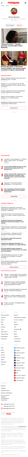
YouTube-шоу (17, 338)
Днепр (2, 359)
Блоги (15, 322)
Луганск (3, 364)
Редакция (3, 388)
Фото (15, 331)
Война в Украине (5, 315)
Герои (7, 5)
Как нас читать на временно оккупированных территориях (5, 398)
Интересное (4, 338)
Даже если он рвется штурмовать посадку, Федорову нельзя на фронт (13, 91)
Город (2, 344)
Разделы (16, 312)
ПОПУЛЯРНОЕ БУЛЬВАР (8, 270)
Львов (2, 350)
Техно (2, 329)
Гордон (2, 5)
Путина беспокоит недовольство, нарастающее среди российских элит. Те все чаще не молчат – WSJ (13, 228)
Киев (2, 347)
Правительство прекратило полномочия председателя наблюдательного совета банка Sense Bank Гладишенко (13, 209)
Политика (3, 317)
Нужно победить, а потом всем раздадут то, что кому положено (11, 97)
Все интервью (10, 25)
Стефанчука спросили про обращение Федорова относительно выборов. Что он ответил (12, 222)
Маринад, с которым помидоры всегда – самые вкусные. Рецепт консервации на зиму (15, 297)
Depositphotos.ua (23, 426)
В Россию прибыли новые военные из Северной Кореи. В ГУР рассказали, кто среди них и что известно (14, 250)
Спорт (2, 324)
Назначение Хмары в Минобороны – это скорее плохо (13, 183)
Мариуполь (3, 362)
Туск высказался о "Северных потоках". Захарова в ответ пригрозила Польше (12, 233)
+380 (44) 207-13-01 (8, 404)
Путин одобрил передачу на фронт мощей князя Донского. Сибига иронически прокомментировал (14, 263)
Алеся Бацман (19, 365)
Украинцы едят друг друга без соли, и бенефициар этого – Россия (13, 78)
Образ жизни (4, 331)
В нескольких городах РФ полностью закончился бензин (11, 239)
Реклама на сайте (5, 390)
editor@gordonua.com (9, 408)
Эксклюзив (16, 329)
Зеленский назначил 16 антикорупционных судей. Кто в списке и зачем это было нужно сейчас (13, 215)
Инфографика (4, 336)
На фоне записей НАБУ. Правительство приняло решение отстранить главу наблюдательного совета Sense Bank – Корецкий (15, 176)
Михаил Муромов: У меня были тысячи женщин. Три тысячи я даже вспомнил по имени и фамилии (13, 68)
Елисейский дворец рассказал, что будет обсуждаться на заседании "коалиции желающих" (12, 256)
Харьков (3, 357)
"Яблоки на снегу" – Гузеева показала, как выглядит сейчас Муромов (12, 45)
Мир (2, 322)
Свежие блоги (6, 75)
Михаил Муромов (14, 5)
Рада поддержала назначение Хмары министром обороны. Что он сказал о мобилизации (14, 190)
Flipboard (18, 370)
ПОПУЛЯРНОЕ (5, 155)
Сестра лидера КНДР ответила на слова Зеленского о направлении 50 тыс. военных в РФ (15, 168)
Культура (3, 326)
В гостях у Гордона (18, 319)
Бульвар (16, 324)
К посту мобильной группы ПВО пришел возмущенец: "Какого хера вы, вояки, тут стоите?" (13, 85)
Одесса (2, 352)
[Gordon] (13, 3)
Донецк (3, 354)
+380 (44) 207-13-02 (8, 406)
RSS (17, 372)
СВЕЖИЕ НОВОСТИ (7, 203)
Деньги (2, 319)
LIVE (15, 326)
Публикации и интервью (20, 317)
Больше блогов (14, 108)
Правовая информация (6, 392)
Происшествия (4, 334)
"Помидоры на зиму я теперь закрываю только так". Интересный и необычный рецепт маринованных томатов (14, 283)
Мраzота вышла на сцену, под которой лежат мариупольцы (13, 103)
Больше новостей (14, 267)
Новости (3, 312)
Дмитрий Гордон (20, 347)
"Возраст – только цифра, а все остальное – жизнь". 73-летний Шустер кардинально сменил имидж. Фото (15, 276)
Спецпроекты (17, 341)
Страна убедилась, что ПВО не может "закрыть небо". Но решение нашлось (15, 160)
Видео (15, 334)
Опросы (16, 336)
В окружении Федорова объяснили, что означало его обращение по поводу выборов (13, 244)
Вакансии (3, 385)
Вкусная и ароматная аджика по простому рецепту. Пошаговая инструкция (15, 290)
